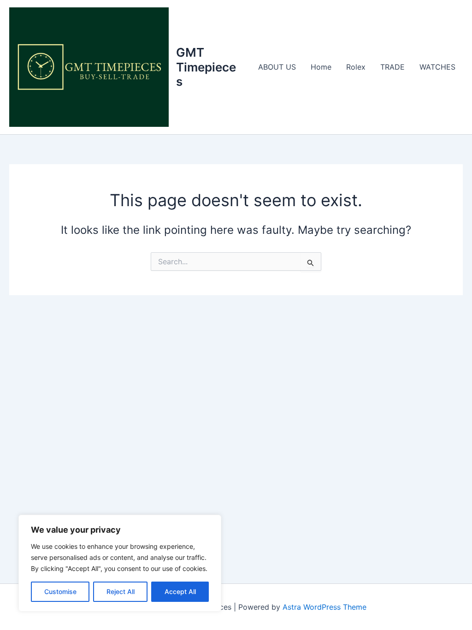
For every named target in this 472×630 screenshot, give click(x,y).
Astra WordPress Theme (324, 607)
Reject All (120, 591)
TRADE (392, 66)
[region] (119, 563)
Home (321, 66)
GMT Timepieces (206, 66)
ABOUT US (277, 66)
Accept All (180, 591)
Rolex (356, 66)
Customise (60, 591)
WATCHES (437, 66)
